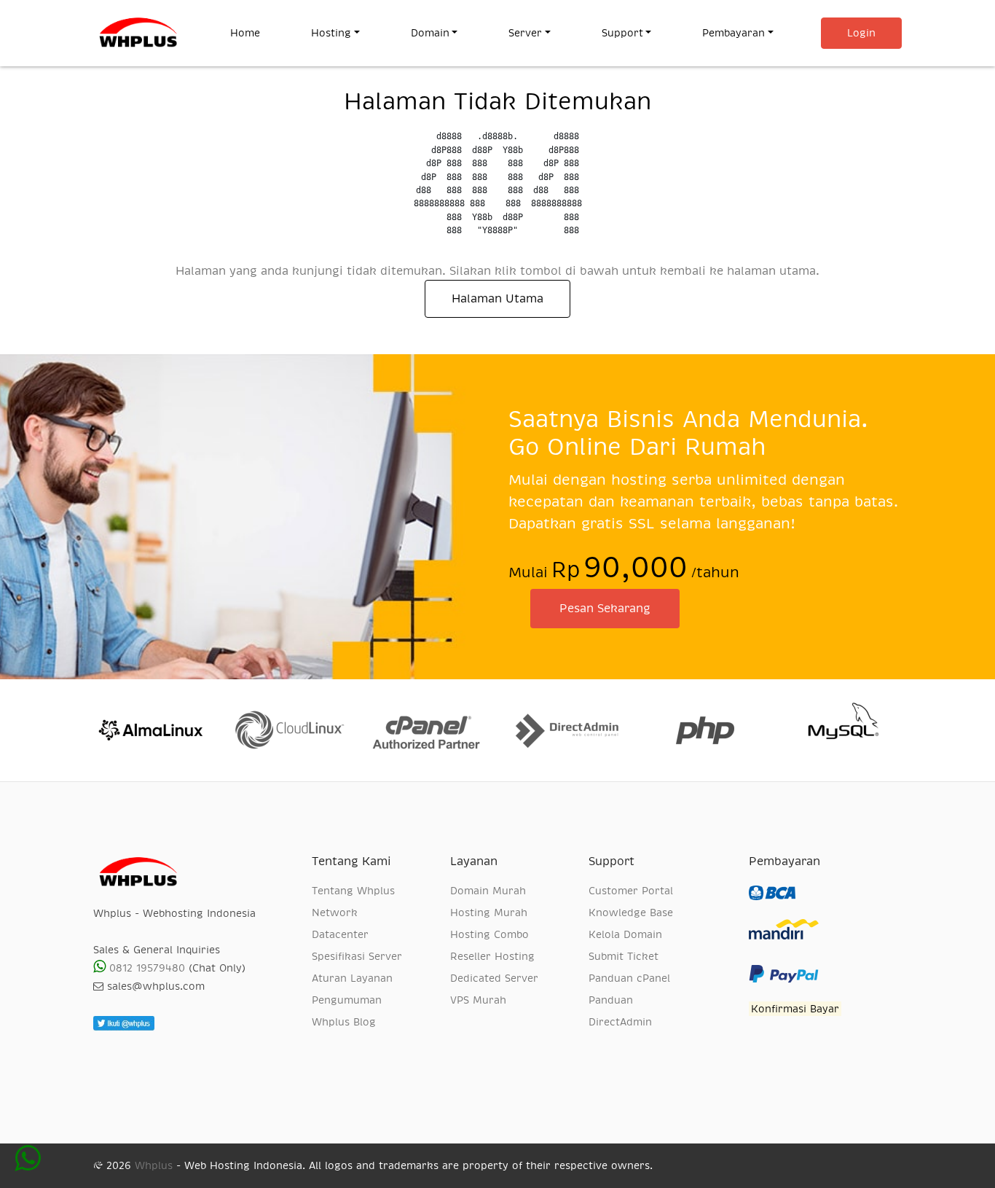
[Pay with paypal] (784, 987)
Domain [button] (430, 33)
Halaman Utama (497, 299)
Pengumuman (347, 1000)
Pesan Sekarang (604, 608)
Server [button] (525, 33)
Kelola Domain (625, 934)
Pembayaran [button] (733, 33)
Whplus (154, 1165)
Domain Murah (488, 891)
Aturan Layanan (352, 978)
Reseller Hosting (492, 956)
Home (258, 32)
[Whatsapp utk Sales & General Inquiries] (28, 1165)
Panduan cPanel (629, 978)
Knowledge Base (631, 912)
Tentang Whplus (353, 891)
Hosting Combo (489, 934)
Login (861, 33)
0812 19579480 (145, 968)
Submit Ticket (623, 956)
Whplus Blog (344, 1022)
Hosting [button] (331, 33)
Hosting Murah (488, 912)
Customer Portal (631, 891)
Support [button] (622, 33)
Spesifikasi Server (357, 956)
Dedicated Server (494, 978)
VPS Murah (478, 1000)
